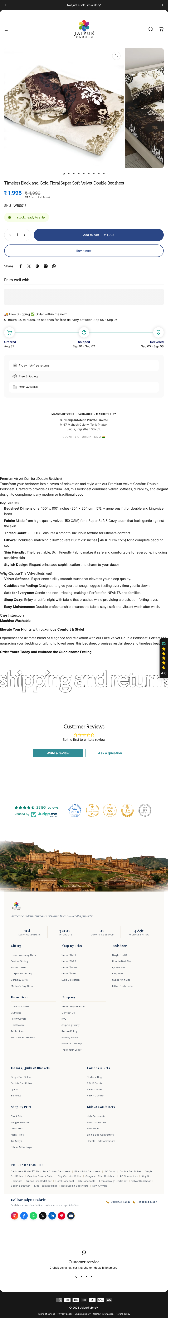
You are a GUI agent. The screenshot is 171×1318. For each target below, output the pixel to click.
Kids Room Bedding (45, 1185)
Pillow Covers (18, 1018)
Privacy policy (65, 1314)
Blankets (16, 1095)
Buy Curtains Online (70, 1176)
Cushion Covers (20, 1006)
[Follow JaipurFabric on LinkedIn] (52, 1215)
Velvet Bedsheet (141, 1181)
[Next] (162, 5)
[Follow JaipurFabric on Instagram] (14, 1215)
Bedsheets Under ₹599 (25, 1171)
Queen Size (118, 967)
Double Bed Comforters (101, 1141)
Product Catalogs (72, 1043)
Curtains (16, 1012)
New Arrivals (99, 1185)
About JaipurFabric (73, 1006)
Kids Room (93, 1128)
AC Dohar (110, 1171)
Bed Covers (18, 1025)
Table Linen (17, 1031)
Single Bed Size (121, 955)
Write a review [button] (58, 753)
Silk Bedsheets (86, 1181)
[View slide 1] (76, 1276)
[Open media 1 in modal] (116, 56)
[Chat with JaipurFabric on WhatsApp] (33, 1215)
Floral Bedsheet (64, 1181)
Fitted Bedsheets (122, 986)
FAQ (64, 1018)
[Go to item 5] (84, 173)
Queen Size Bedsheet (39, 1181)
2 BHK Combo (95, 1083)
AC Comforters (129, 1176)
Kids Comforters (96, 1122)
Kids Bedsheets (96, 1116)
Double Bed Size (121, 961)
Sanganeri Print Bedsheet (101, 1176)
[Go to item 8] (99, 173)
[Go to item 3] (74, 173)
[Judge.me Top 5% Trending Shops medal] (145, 810)
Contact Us (68, 1012)
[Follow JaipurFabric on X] (43, 1215)
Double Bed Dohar (21, 1083)
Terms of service (46, 1314)
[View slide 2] (81, 1276)
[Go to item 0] (64, 173)
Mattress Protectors (23, 1037)
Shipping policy (83, 1314)
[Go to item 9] (104, 173)
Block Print (17, 1116)
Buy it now (84, 250)
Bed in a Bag (94, 1077)
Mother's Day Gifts (22, 986)
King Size (117, 973)
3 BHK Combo (95, 1089)
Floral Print (17, 1134)
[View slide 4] (91, 1276)
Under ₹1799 (69, 973)
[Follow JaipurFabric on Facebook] (24, 1215)
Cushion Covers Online (40, 1176)
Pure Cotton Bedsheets (56, 1171)
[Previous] (5, 5)
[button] (164, 658)
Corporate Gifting (21, 973)
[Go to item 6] (89, 173)
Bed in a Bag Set (20, 1185)
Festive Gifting (19, 961)
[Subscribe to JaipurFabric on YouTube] (71, 1215)
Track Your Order (72, 1049)
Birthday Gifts (19, 979)
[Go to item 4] (79, 173)
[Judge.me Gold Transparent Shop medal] (92, 810)
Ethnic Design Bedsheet (113, 1181)
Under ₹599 (69, 955)
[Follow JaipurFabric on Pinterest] (61, 1215)
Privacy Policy (70, 1037)
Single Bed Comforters (100, 1134)
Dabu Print (17, 1128)
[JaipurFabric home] (16, 905)
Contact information (103, 1314)
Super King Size (121, 979)
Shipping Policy (71, 1025)
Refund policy (123, 1314)
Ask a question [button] (110, 753)
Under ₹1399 (69, 967)
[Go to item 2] (69, 173)
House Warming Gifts (23, 955)
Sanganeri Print (20, 1122)
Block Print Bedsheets (87, 1171)
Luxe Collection (71, 979)
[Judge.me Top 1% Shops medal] (127, 810)
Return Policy (69, 1031)
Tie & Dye (16, 1141)
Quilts (14, 1089)
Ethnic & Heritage (21, 1147)
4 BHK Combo (95, 1095)
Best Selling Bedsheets (74, 1185)
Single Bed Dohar (21, 1077)
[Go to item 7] (94, 173)
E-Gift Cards (18, 967)
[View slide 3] (86, 1276)
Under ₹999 (69, 961)
